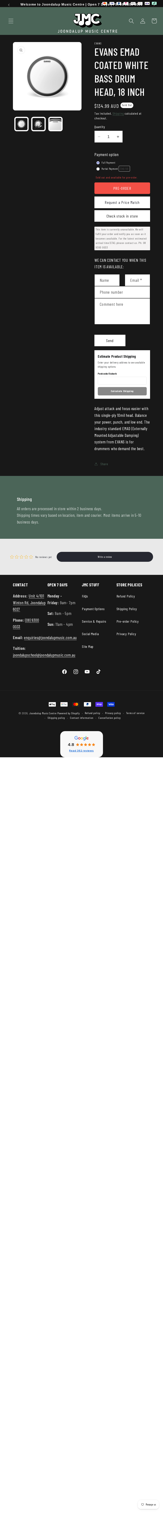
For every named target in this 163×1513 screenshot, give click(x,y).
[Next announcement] (154, 5)
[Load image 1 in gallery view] (21, 124)
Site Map (87, 646)
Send (110, 340)
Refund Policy (125, 596)
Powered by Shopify (68, 713)
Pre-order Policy (127, 621)
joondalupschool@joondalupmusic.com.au (44, 654)
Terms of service (135, 713)
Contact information (81, 717)
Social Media (90, 634)
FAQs (85, 596)
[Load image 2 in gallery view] (38, 124)
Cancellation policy (109, 717)
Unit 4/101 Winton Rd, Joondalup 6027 (29, 602)
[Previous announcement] (8, 5)
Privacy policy (113, 713)
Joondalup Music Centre (43, 713)
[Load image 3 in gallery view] (55, 124)
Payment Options (93, 609)
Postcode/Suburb (107, 373)
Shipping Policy (126, 609)
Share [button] (104, 464)
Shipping (118, 113)
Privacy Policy (126, 634)
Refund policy (92, 713)
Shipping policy (56, 717)
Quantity (99, 127)
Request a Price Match (122, 202)
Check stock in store (122, 216)
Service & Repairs (94, 621)
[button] (10, 21)
